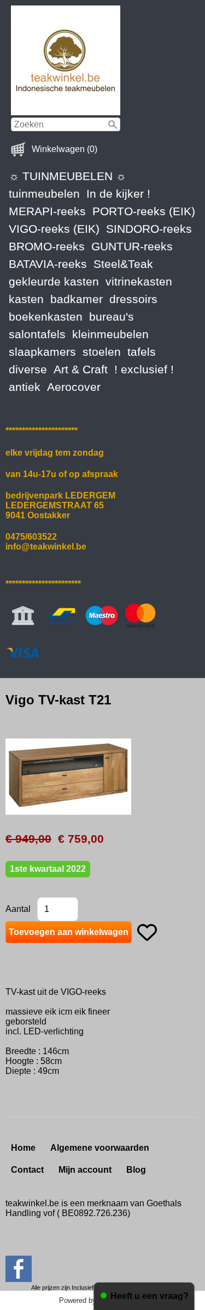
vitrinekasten (139, 281)
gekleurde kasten (54, 281)
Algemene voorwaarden (99, 1147)
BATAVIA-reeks (48, 263)
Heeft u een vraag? (149, 1296)
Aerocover (74, 386)
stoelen (102, 351)
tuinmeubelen (44, 193)
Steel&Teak (123, 263)
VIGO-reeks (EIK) (54, 228)
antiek (24, 386)
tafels (141, 351)
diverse (28, 369)
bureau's (111, 316)
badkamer (76, 299)
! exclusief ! (144, 369)
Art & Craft (81, 369)
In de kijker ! (118, 193)
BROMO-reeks (47, 246)
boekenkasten (46, 316)
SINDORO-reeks (149, 228)
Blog (136, 1169)
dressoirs (133, 299)
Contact (27, 1169)
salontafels (37, 334)
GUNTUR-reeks (132, 246)
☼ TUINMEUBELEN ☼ (67, 176)
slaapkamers (42, 351)
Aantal (18, 909)
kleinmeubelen (110, 334)
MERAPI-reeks (47, 211)
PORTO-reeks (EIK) (143, 211)
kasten (26, 299)
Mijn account (85, 1169)
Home (23, 1147)
